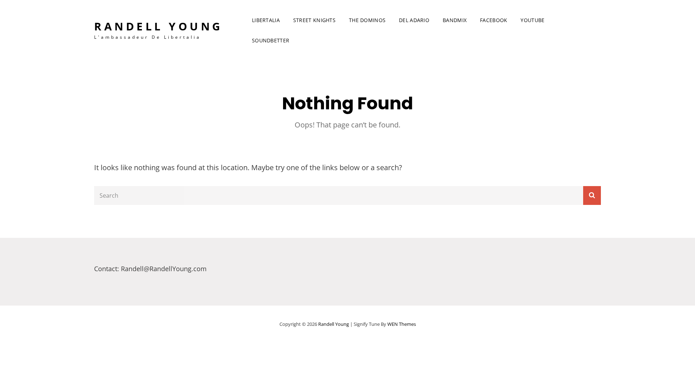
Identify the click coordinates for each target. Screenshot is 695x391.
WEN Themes (401, 324)
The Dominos (367, 20)
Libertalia (266, 20)
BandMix (455, 20)
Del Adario (414, 20)
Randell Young (158, 26)
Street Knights (314, 20)
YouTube (532, 20)
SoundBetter (270, 40)
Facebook (493, 20)
